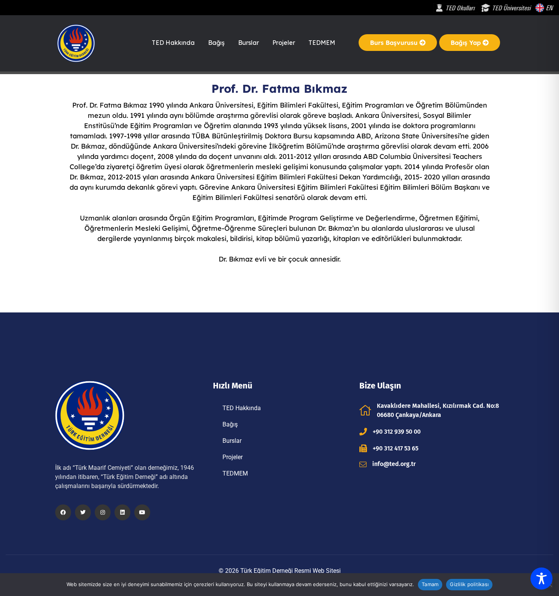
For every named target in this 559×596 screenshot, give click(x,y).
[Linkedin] (122, 512)
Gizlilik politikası (469, 584)
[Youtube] (142, 512)
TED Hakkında (173, 42)
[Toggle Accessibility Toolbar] (541, 578)
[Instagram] (103, 512)
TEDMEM (321, 42)
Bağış (216, 42)
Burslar (248, 42)
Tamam (430, 584)
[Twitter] (83, 512)
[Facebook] (63, 512)
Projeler (283, 42)
